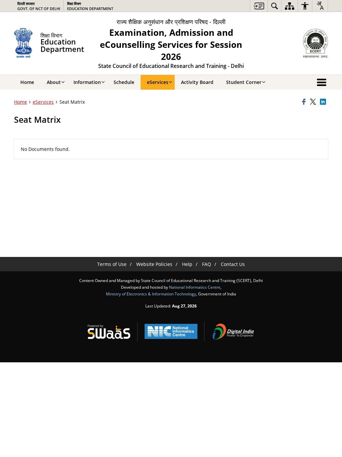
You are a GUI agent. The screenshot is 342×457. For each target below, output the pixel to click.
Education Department (90, 6)
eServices (43, 102)
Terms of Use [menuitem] (112, 264)
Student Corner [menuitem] (244, 82)
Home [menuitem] (27, 82)
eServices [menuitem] (157, 82)
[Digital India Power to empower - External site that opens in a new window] (233, 331)
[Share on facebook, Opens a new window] (305, 102)
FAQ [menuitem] (206, 264)
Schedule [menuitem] (124, 82)
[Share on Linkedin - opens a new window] (324, 102)
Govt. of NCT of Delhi (38, 6)
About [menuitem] (54, 82)
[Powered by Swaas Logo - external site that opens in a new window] (109, 331)
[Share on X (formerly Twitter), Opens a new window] (314, 102)
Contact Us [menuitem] (233, 264)
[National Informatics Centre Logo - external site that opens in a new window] (171, 331)
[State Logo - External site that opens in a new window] (315, 43)
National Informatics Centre (194, 287)
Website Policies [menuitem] (154, 264)
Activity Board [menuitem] (197, 82)
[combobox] (320, 5)
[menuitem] (259, 6)
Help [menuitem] (187, 264)
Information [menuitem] (87, 82)
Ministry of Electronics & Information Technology (151, 293)
